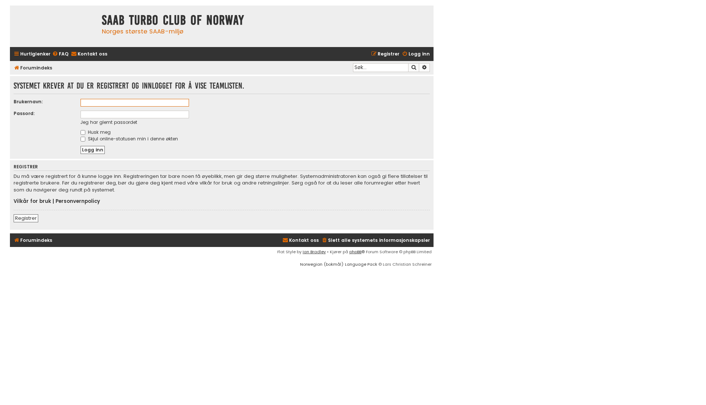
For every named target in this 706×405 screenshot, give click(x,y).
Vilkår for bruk (32, 201)
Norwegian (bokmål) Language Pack (338, 264)
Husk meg (98, 132)
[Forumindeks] (54, 26)
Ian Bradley (314, 252)
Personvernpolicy (78, 201)
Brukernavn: (28, 101)
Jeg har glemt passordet (109, 122)
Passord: (24, 113)
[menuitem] (60, 54)
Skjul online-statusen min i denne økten (132, 139)
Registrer (26, 218)
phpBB (355, 252)
